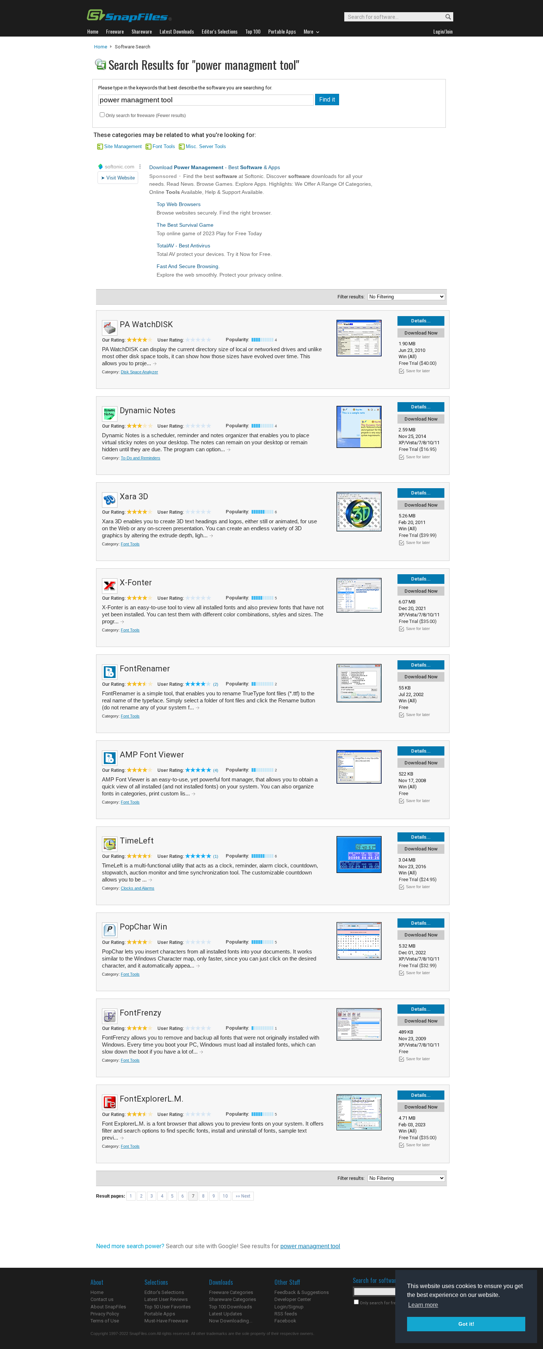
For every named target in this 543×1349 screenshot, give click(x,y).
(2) (215, 684)
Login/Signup (289, 1306)
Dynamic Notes (147, 410)
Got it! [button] (466, 1324)
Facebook (285, 1321)
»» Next (243, 1196)
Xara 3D (134, 496)
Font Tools (164, 146)
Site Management (123, 146)
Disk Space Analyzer (139, 372)
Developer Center (292, 1299)
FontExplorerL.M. (152, 1098)
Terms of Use (104, 1321)
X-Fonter (136, 582)
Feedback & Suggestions (301, 1292)
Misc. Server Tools (206, 146)
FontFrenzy (140, 1012)
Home (100, 46)
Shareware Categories (232, 1299)
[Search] (444, 17)
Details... (421, 320)
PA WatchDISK (146, 324)
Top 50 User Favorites (167, 1306)
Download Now (421, 333)
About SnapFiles (108, 1306)
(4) (215, 770)
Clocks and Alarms (137, 888)
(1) (215, 856)
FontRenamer (145, 668)
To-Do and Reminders (140, 458)
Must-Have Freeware (166, 1321)
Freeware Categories (231, 1292)
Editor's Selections (164, 1292)
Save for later (418, 371)
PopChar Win (143, 926)
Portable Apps (159, 1314)
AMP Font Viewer (152, 754)
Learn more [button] (423, 1305)
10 (225, 1196)
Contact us (101, 1299)
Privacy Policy (104, 1314)
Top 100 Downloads (230, 1306)
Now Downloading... (230, 1321)
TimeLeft (137, 840)
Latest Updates (225, 1314)
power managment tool (310, 1246)
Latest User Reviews (166, 1299)
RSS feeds (285, 1314)
